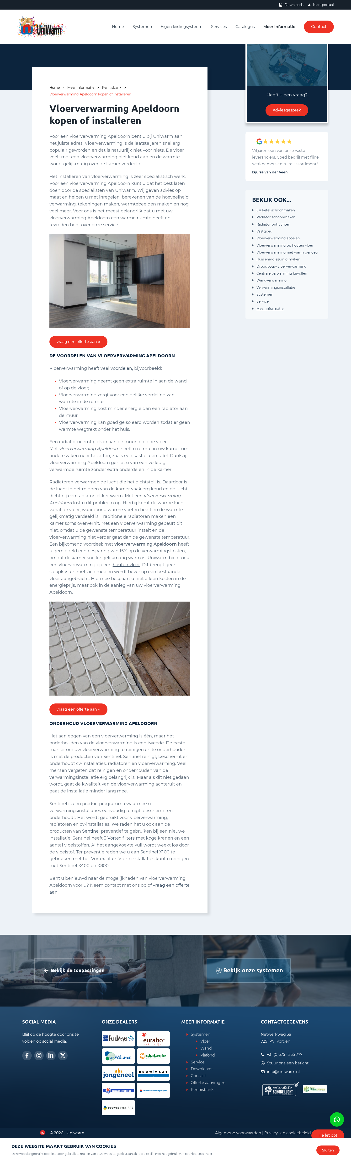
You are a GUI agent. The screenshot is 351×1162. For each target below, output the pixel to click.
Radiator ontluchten (273, 224)
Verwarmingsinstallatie (275, 287)
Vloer (205, 1041)
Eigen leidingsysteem (181, 26)
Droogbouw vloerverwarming (281, 266)
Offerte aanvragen (208, 1082)
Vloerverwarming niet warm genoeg (287, 252)
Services (219, 26)
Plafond (207, 1055)
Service (262, 301)
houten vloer (126, 564)
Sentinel (91, 831)
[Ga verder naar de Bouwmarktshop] (118, 1090)
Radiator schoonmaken (275, 217)
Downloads (294, 5)
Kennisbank (111, 87)
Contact (319, 26)
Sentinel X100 (155, 852)
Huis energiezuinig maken (278, 259)
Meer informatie (279, 26)
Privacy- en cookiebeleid (287, 1133)
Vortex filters (121, 838)
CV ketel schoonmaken (275, 210)
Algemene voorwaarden (238, 1133)
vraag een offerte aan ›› (78, 341)
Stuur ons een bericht (288, 1063)
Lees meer (204, 1154)
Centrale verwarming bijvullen (281, 273)
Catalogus (245, 26)
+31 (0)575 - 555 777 (284, 1054)
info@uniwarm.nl (283, 1071)
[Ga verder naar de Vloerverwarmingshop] (153, 1090)
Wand (206, 1048)
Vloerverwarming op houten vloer (284, 245)
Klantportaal (323, 5)
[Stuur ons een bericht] (337, 1119)
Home (118, 26)
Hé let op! (328, 1135)
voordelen (121, 368)
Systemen (142, 26)
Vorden (283, 1041)
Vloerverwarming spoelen (278, 238)
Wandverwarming (271, 280)
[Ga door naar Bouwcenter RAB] (118, 1107)
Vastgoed (264, 231)
